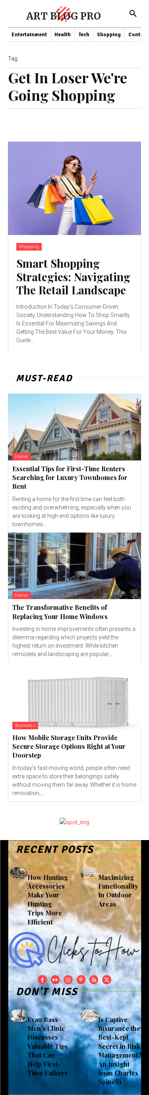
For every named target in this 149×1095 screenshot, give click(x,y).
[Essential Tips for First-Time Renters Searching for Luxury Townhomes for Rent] (74, 427)
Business (25, 725)
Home (21, 456)
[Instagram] (68, 979)
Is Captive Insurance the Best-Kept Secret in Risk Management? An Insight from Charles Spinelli (119, 1050)
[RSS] (93, 979)
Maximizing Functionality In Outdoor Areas (118, 890)
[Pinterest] (81, 979)
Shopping (29, 246)
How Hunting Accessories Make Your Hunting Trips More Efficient (47, 899)
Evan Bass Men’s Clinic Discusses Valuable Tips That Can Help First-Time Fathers (47, 1046)
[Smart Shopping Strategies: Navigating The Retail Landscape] (74, 188)
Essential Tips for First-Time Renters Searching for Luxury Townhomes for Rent (70, 477)
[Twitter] (106, 979)
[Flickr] (55, 979)
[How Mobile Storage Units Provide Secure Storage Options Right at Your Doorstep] (74, 695)
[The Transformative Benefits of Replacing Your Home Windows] (74, 566)
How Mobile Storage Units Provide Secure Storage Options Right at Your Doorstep (69, 746)
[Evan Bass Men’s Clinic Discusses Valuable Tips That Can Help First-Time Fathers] (18, 1015)
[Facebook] (42, 979)
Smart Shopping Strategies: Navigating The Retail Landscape (73, 276)
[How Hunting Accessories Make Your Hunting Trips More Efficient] (18, 873)
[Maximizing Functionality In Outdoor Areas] (89, 873)
